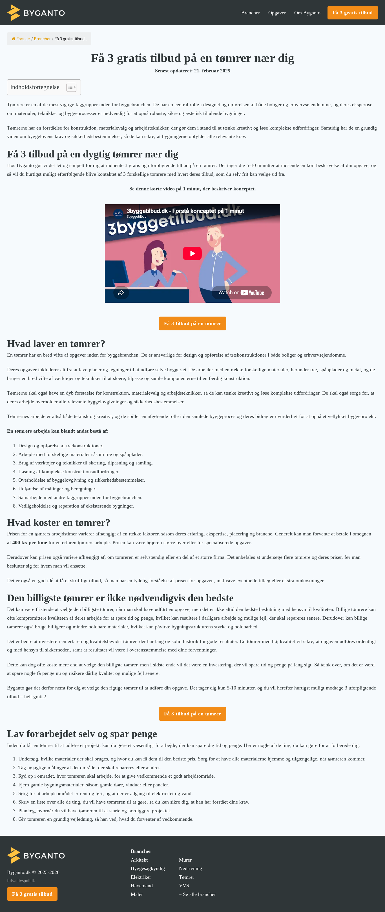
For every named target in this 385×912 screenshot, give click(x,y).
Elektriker (141, 877)
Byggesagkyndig (148, 868)
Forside (23, 39)
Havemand (142, 885)
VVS (184, 885)
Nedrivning (190, 868)
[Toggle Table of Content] (68, 87)
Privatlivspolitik (21, 880)
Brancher (250, 12)
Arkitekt (139, 860)
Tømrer (186, 877)
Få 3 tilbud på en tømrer (192, 323)
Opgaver (277, 12)
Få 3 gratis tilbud (353, 12)
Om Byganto (307, 12)
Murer (185, 860)
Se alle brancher (199, 894)
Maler (137, 894)
